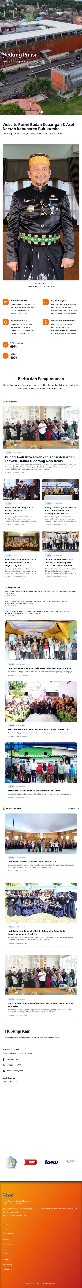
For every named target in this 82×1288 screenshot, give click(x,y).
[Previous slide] (4, 57)
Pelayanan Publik (9, 1245)
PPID (4, 1249)
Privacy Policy (8, 1269)
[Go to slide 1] (39, 112)
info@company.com (15, 1071)
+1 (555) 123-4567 (14, 1065)
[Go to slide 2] (42, 112)
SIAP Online (7, 1253)
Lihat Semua (72, 809)
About (5, 1229)
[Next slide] (78, 57)
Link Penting (7, 1265)
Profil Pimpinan (8, 1234)
